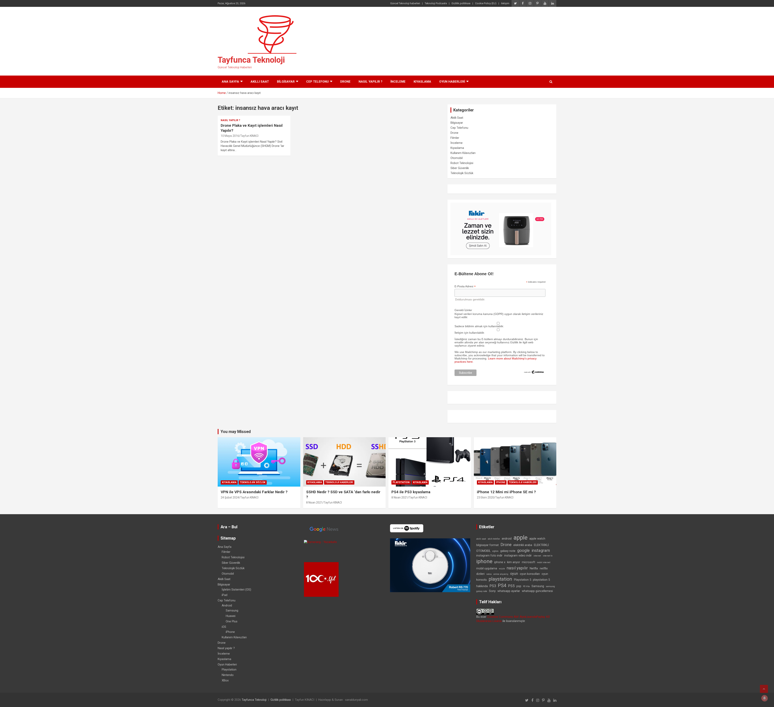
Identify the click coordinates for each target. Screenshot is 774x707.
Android (227, 605)
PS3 (493, 586)
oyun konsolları (530, 574)
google (523, 550)
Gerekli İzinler (463, 310)
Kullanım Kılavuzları (462, 153)
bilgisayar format (487, 545)
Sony (492, 591)
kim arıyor (513, 562)
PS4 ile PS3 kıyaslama (410, 492)
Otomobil (456, 158)
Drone (345, 81)
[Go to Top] (764, 689)
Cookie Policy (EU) (485, 3)
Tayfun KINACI (249, 135)
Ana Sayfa (230, 81)
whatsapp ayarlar (508, 591)
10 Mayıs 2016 (230, 135)
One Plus (231, 621)
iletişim (505, 3)
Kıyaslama (422, 81)
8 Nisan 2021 (314, 502)
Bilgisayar (286, 81)
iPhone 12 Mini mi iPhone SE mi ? (506, 492)
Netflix (534, 568)
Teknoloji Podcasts (436, 3)
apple (520, 537)
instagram (541, 550)
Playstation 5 (522, 579)
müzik (502, 568)
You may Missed (236, 431)
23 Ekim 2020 (485, 497)
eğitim (495, 551)
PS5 (511, 586)
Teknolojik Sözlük (461, 173)
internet (537, 555)
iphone (484, 561)
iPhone (500, 482)
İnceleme (398, 81)
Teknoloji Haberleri (339, 482)
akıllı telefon (494, 539)
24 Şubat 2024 (230, 497)
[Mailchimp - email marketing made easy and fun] (534, 371)
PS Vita (526, 586)
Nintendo (228, 675)
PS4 (502, 585)
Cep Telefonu (317, 81)
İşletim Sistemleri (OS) (236, 589)
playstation (500, 579)
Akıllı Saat (260, 81)
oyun (514, 573)
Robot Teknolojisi (461, 163)
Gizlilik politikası (461, 3)
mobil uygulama (486, 568)
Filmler (454, 138)
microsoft (528, 562)
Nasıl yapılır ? (370, 81)
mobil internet (543, 562)
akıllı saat (481, 539)
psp (518, 586)
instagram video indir (518, 555)
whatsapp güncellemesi (537, 591)
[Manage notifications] (764, 698)
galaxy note (507, 551)
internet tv (547, 555)
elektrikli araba (522, 545)
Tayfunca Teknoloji (251, 60)
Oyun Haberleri (452, 81)
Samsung (232, 610)
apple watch (537, 538)
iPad (224, 595)
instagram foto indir (489, 555)
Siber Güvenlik (459, 168)
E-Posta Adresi (465, 286)
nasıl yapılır (517, 568)
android (507, 538)
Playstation (401, 482)
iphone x (499, 562)
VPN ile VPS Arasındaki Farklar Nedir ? (254, 492)
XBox (225, 680)
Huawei (230, 616)
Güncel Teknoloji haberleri (405, 3)
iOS (224, 627)
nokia (489, 574)
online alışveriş (500, 574)
